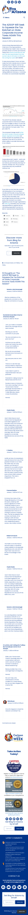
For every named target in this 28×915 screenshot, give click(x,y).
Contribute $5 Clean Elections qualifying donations (14, 814)
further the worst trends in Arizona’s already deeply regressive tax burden (13, 134)
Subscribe (16, 253)
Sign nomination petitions (13, 793)
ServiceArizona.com (16, 777)
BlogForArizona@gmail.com (15, 882)
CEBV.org (7, 203)
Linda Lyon (7, 842)
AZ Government (9, 263)
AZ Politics (17, 263)
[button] (24, 17)
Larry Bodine (8, 863)
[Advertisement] (14, 90)
